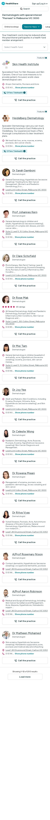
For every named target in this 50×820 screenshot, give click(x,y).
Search (26, 8)
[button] (11, 26)
